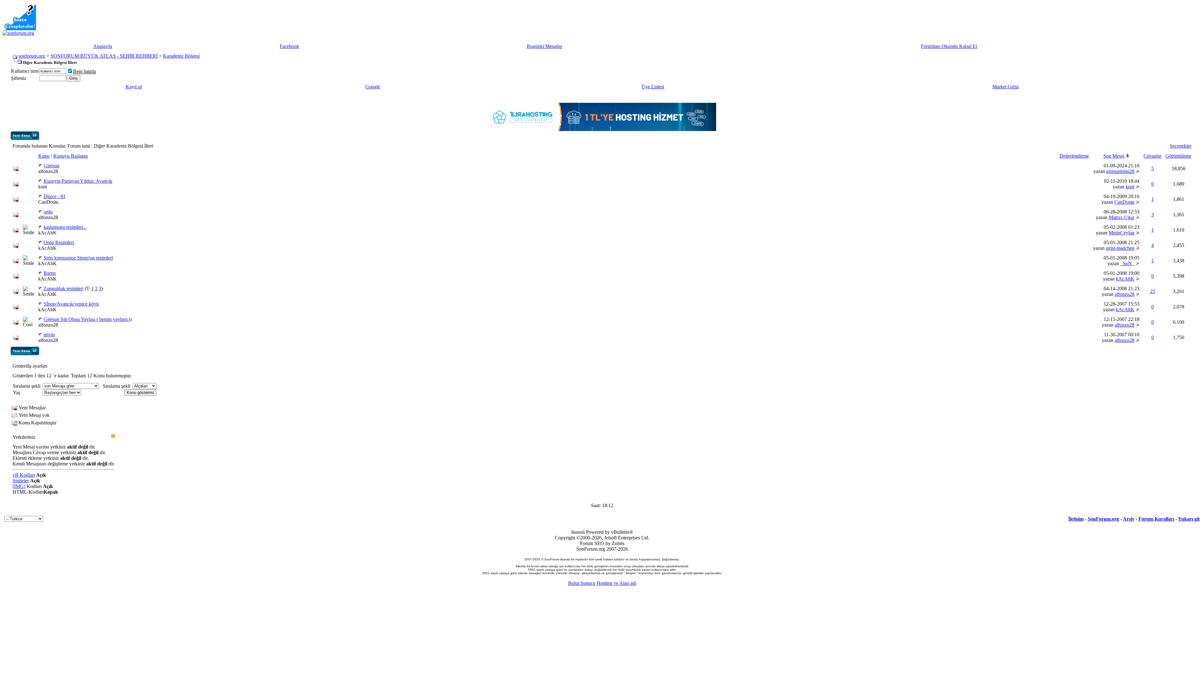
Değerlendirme (1074, 156)
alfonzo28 (48, 171)
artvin (49, 334)
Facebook (289, 46)
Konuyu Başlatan (70, 156)
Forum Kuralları (1156, 519)
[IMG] (19, 486)
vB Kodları (24, 475)
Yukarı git (1189, 519)
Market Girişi (1005, 86)
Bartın (50, 273)
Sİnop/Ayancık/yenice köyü (71, 304)
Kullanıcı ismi (25, 71)
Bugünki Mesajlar (544, 46)
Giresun (51, 165)
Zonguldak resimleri (63, 288)
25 (1152, 291)
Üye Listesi (653, 86)
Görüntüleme (1178, 156)
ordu (48, 211)
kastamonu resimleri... (65, 227)
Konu (44, 156)
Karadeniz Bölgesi (181, 56)
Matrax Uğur (1121, 217)
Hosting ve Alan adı (616, 583)
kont (42, 186)
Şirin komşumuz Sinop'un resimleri (78, 257)
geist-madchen (1120, 248)
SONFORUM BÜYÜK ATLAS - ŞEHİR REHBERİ (104, 56)
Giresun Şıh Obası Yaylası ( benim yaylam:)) (88, 319)
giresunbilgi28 (1120, 171)
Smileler (21, 480)
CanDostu (48, 202)
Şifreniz (18, 78)
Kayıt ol (134, 86)
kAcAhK (47, 232)
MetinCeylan (1121, 232)
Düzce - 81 (55, 196)
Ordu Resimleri (59, 242)
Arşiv (1128, 519)
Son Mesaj (1113, 156)
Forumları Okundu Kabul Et (949, 46)
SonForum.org (1103, 519)
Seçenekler (1180, 146)
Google (372, 86)
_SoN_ (1127, 263)
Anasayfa (102, 46)
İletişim (1076, 519)
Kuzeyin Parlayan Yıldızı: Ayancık (78, 181)
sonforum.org (31, 56)
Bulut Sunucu (581, 583)
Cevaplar (1152, 156)
